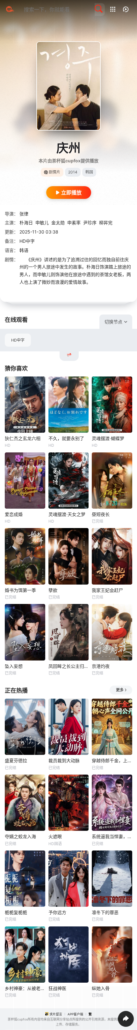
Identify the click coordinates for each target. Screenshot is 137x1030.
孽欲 (52, 590)
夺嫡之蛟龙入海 (20, 836)
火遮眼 (55, 836)
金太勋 (58, 222)
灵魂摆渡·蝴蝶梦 (108, 438)
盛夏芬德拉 (16, 760)
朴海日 (26, 222)
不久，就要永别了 (66, 438)
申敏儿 (42, 222)
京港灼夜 (101, 666)
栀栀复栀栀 (16, 912)
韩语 (23, 250)
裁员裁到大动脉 (64, 760)
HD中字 (18, 340)
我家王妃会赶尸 (107, 590)
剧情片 (54, 172)
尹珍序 (90, 222)
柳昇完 (105, 222)
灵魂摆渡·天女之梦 (66, 514)
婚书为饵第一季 (20, 590)
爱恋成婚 (14, 514)
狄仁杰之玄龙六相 (22, 438)
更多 (120, 690)
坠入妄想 (14, 666)
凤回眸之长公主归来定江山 (68, 666)
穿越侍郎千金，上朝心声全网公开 (112, 760)
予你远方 (57, 912)
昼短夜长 (101, 514)
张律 (23, 213)
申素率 (74, 222)
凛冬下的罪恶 (105, 912)
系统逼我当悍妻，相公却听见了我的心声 (112, 836)
